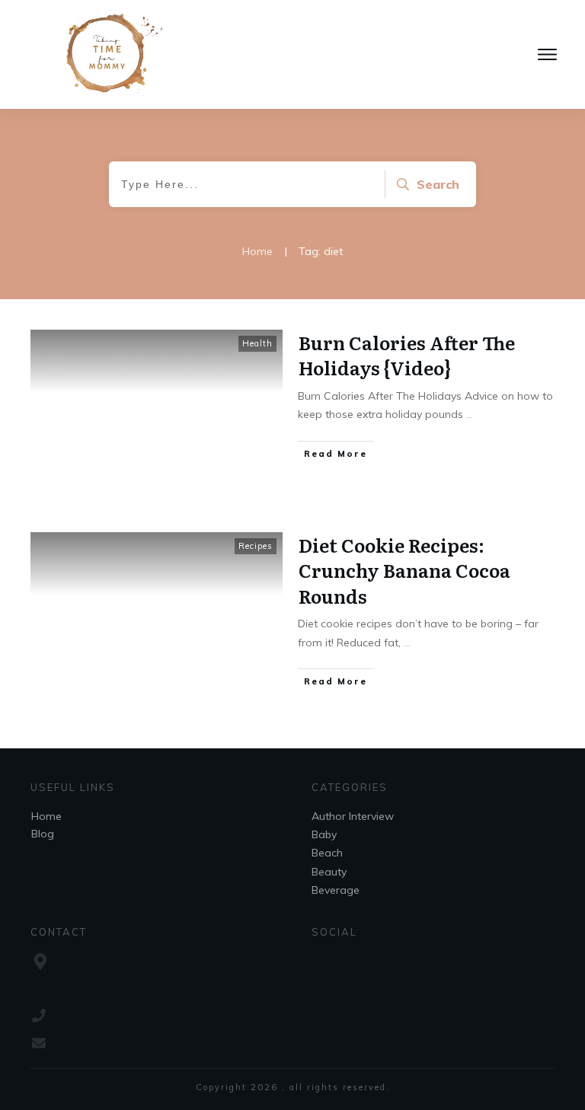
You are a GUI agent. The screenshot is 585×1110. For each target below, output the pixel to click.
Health (257, 343)
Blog (42, 833)
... (469, 414)
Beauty (329, 872)
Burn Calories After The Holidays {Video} (407, 355)
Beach (327, 853)
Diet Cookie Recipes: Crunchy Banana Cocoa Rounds (404, 570)
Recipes (255, 546)
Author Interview (353, 816)
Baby (324, 834)
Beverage (336, 890)
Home (46, 816)
